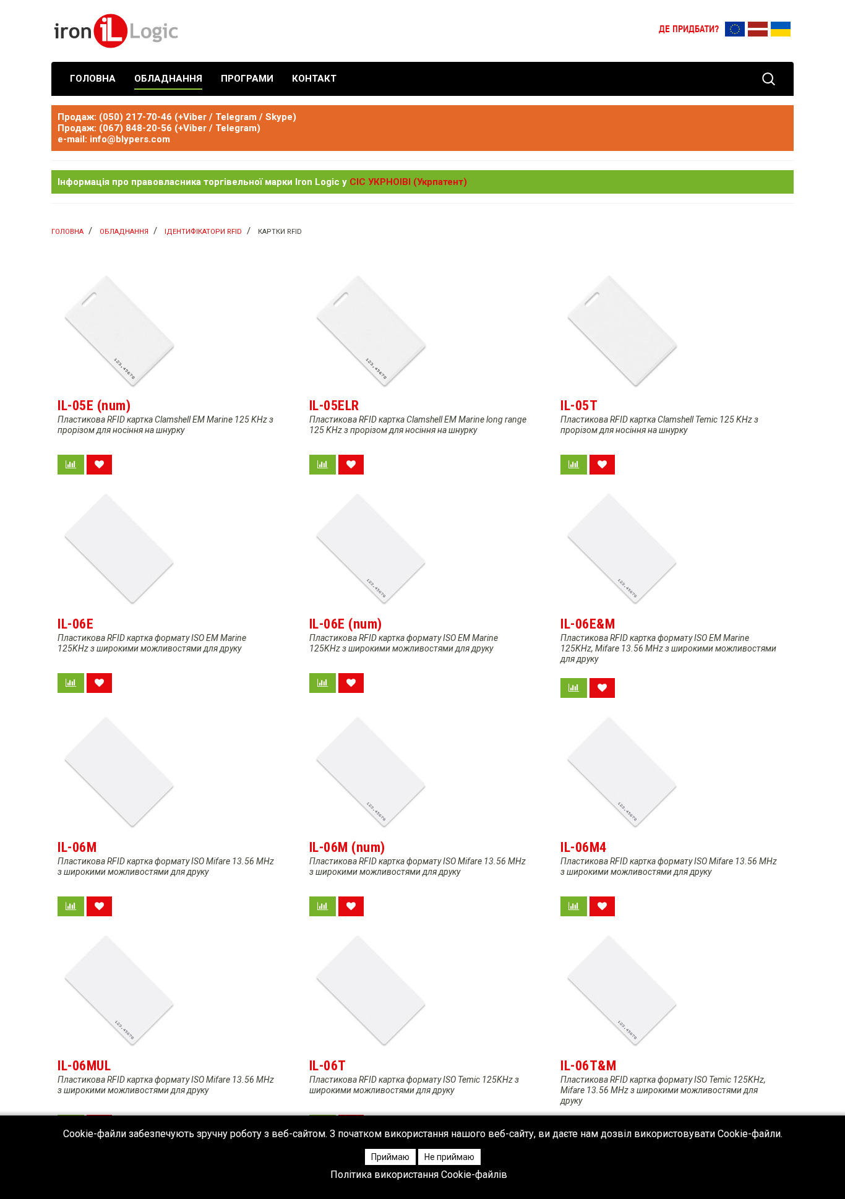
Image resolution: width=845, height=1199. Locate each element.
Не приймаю (449, 1157)
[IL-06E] (119, 549)
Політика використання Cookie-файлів (418, 1174)
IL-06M (77, 847)
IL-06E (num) (345, 624)
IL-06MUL (84, 1065)
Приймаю (390, 1157)
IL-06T (327, 1065)
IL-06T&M (588, 1065)
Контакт (314, 78)
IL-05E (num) (94, 405)
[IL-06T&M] (622, 990)
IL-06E (75, 624)
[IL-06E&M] (622, 549)
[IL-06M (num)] (371, 772)
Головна (93, 78)
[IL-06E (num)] (371, 549)
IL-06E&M (587, 624)
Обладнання (168, 78)
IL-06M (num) (347, 847)
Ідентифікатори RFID (203, 232)
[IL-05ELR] (371, 330)
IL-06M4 (583, 847)
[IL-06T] (371, 990)
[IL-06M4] (622, 772)
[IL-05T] (622, 330)
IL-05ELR (334, 405)
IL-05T (579, 405)
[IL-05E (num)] (119, 330)
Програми (247, 78)
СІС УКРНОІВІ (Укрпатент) (408, 181)
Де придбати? (689, 30)
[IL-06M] (119, 772)
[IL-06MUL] (119, 990)
